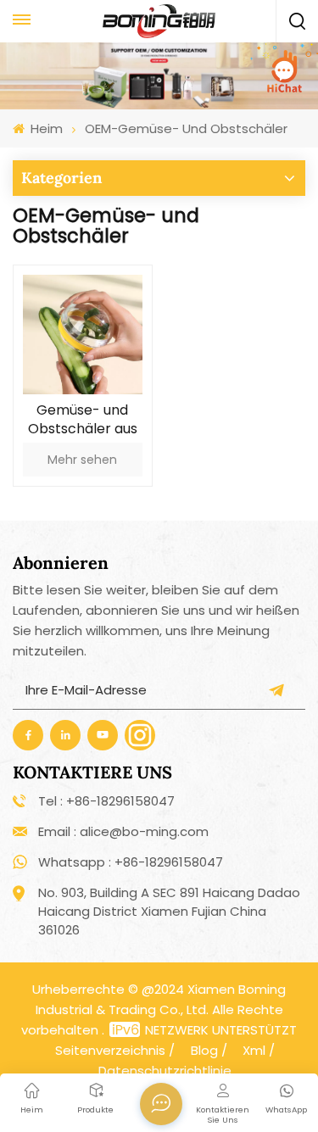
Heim (45, 128)
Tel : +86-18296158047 (106, 801)
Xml (254, 1050)
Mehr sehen (82, 459)
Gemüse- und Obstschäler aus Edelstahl (82, 419)
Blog (204, 1050)
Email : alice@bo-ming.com (123, 831)
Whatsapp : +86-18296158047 (130, 862)
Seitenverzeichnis (110, 1050)
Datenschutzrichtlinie (165, 1070)
